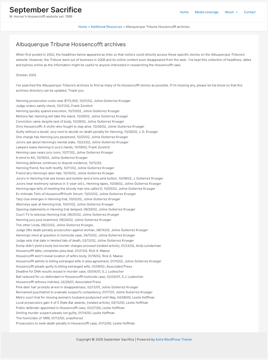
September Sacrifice (45, 9)
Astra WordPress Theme (174, 339)
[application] (236, 12)
